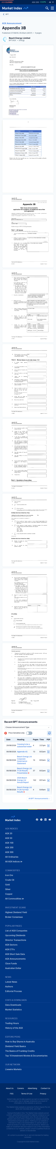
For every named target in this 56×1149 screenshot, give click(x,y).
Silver (8, 889)
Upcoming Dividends (15, 935)
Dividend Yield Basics (15, 1046)
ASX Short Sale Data (15, 954)
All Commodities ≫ (14, 899)
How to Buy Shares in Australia (20, 1042)
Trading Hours (12, 1023)
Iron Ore (9, 875)
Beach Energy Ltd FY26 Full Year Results (24, 790)
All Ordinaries (11, 857)
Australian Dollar (13, 968)
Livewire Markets (13, 1069)
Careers (20, 1088)
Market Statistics (13, 1010)
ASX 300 (9, 852)
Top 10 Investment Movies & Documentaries (26, 1056)
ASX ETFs (10, 949)
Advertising (32, 1088)
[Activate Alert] (49, 733)
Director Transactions (15, 940)
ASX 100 (9, 843)
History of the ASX (14, 1028)
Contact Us (45, 1088)
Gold (7, 885)
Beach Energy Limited (19, 38)
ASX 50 (8, 838)
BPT (7, 14)
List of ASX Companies (16, 931)
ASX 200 (35, 2)
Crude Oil (9, 880)
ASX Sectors (11, 945)
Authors (9, 987)
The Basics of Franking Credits (20, 1051)
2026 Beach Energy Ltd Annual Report (23, 780)
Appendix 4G (22, 752)
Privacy (43, 1094)
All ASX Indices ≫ (13, 862)
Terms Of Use (26, 1094)
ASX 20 (8, 833)
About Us (9, 1088)
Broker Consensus (14, 917)
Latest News (11, 982)
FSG (11, 1094)
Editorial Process (13, 991)
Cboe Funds (11, 964)
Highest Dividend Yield (16, 912)
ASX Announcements (15, 959)
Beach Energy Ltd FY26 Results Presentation (24, 771)
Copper (9, 894)
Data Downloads (13, 1005)
